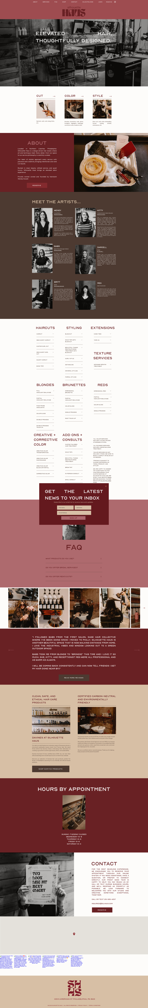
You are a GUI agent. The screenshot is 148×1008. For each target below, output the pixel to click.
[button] (106, 486)
